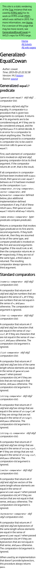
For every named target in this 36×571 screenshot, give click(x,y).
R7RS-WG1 (17, 13)
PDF (27, 16)
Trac (11, 9)
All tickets (27, 44)
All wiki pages (29, 47)
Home (29, 22)
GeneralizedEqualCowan (15, 32)
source (14, 78)
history (19, 75)
